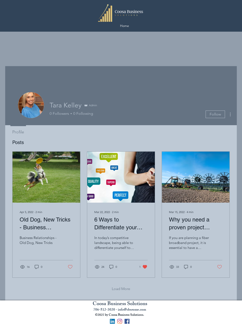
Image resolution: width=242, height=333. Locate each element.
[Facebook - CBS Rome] (127, 321)
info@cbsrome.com (132, 310)
